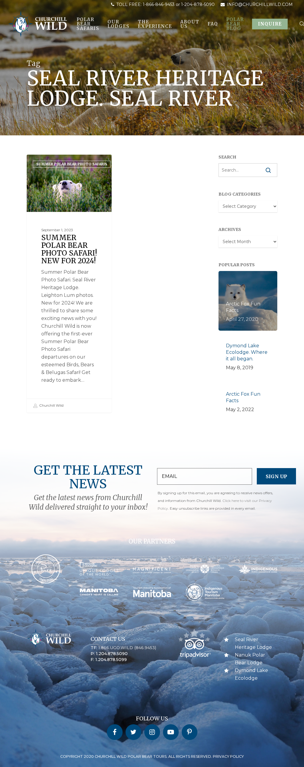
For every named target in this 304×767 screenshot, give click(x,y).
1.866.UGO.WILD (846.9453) (127, 647)
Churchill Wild (51, 405)
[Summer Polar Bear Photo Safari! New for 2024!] (69, 283)
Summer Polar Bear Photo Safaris (71, 164)
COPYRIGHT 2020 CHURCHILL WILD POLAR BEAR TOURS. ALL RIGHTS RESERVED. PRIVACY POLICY (152, 756)
